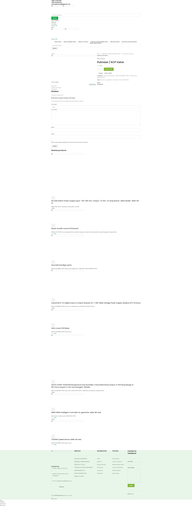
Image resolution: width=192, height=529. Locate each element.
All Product (100, 473)
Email (52, 133)
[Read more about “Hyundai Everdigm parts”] (53, 262)
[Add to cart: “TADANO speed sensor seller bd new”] (53, 436)
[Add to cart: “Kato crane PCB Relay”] (53, 325)
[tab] (92, 84)
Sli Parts (93, 306)
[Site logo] (57, 9)
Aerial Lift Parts (113, 232)
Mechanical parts (101, 77)
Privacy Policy (115, 458)
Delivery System (116, 470)
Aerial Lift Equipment (104, 232)
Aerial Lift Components (79, 232)
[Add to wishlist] (65, 198)
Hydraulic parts (133, 75)
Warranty (99, 464)
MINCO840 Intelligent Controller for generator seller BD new (76, 412)
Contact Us (100, 470)
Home (98, 53)
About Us (99, 461)
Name (53, 127)
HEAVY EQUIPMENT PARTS (122, 75)
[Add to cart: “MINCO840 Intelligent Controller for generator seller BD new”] (53, 409)
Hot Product (115, 79)
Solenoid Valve (125, 79)
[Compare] (61, 198)
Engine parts (75, 268)
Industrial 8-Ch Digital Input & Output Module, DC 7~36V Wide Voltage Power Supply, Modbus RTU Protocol (95, 303)
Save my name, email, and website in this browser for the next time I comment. (69, 142)
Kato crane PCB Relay (60, 328)
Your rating (54, 104)
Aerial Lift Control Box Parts (92, 232)
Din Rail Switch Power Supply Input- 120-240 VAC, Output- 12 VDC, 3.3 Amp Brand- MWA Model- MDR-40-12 (95, 202)
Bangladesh (109, 79)
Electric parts (68, 268)
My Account (100, 467)
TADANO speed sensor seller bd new (66, 439)
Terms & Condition (117, 461)
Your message (131, 467)
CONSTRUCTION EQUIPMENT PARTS (110, 53)
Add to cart (108, 69)
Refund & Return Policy (118, 464)
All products (103, 79)
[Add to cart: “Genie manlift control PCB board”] (53, 225)
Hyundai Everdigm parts (61, 265)
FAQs (98, 458)
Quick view (57, 198)
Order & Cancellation (117, 467)
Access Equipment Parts (68, 232)
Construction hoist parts (128, 53)
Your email (130, 461)
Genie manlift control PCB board (64, 228)
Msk (120, 79)
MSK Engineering (59, 495)
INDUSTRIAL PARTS (56, 206)
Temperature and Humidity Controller (70, 206)
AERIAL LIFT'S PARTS (56, 232)
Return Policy (115, 473)
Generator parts (62, 416)
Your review (54, 109)
